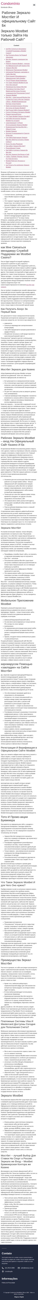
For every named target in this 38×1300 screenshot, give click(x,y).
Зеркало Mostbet (11, 95)
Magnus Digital (19, 1297)
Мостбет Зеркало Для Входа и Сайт (17, 154)
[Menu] (34, 5)
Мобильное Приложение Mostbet (16, 70)
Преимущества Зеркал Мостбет (16, 87)
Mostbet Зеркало (11, 131)
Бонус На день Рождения (14, 144)
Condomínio (10, 3)
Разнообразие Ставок (13, 148)
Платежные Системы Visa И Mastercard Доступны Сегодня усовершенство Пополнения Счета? (18, 91)
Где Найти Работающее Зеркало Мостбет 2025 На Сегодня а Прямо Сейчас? (17, 140)
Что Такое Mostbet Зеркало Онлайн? (18, 116)
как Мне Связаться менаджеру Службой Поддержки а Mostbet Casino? (16, 51)
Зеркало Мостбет (11, 68)
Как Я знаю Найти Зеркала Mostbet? (18, 110)
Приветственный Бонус (13, 114)
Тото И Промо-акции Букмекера (16, 80)
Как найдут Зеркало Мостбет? (15, 146)
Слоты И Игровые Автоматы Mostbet (18, 112)
